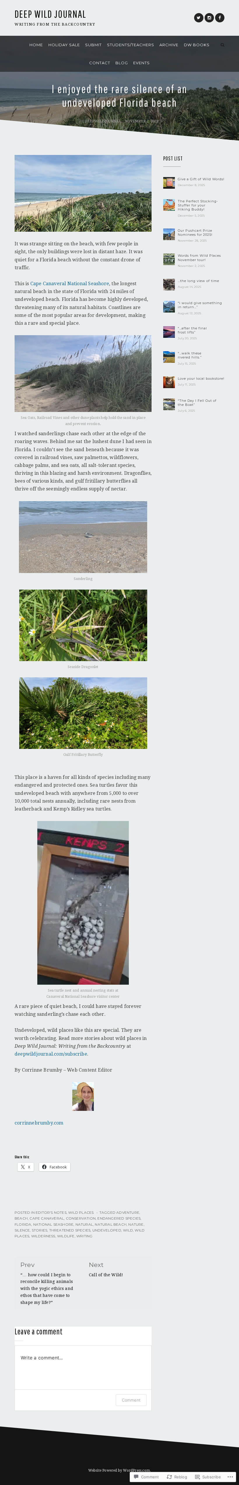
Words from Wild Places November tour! (199, 258)
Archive (168, 44)
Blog (121, 62)
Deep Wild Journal (50, 14)
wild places (81, 1212)
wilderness (43, 1236)
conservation (81, 1218)
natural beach (110, 1224)
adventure (127, 1212)
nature (135, 1224)
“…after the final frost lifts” (192, 330)
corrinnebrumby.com (39, 1123)
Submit (93, 44)
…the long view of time (198, 281)
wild (128, 1230)
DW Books (197, 44)
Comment (131, 1399)
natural (84, 1224)
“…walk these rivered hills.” (190, 355)
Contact (99, 62)
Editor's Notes (51, 1212)
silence (22, 1230)
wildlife (66, 1236)
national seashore (53, 1224)
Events (141, 62)
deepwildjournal (103, 121)
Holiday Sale (64, 44)
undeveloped (106, 1230)
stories (39, 1230)
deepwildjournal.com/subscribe (51, 1054)
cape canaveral (46, 1218)
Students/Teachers (130, 44)
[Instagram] (209, 17)
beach (21, 1218)
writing (84, 1236)
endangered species (118, 1218)
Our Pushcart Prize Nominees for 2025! (195, 233)
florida (23, 1224)
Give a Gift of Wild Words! (201, 179)
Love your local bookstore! (201, 378)
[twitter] (198, 17)
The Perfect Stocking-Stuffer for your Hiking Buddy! (198, 205)
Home (36, 44)
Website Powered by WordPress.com (119, 1470)
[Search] (222, 45)
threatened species (70, 1230)
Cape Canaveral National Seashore (69, 283)
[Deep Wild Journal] (16, 45)
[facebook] (219, 17)
